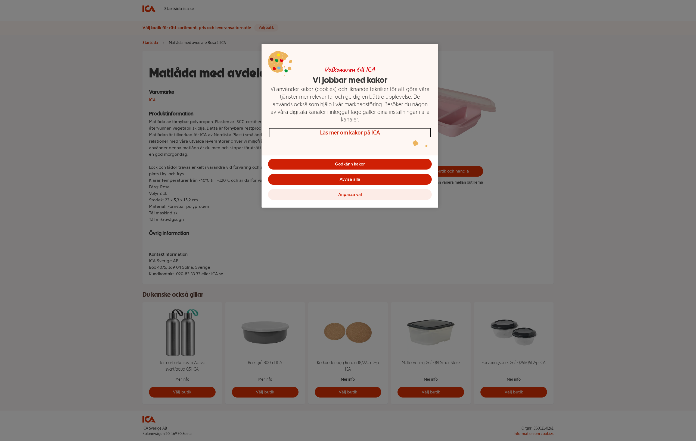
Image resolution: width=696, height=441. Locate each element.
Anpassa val (350, 194)
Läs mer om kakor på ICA (350, 132)
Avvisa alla (350, 179)
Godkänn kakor (350, 164)
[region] (350, 126)
